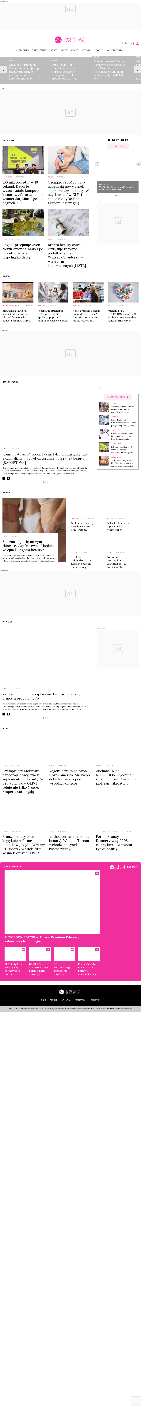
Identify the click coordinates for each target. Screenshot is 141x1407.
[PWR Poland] (70, 991)
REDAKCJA (54, 1000)
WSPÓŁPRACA (80, 1000)
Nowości (98, 50)
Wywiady (86, 50)
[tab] (115, 195)
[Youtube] (115, 867)
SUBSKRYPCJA (95, 1000)
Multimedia (12, 866)
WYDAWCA (66, 1000)
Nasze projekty (114, 50)
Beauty (74, 50)
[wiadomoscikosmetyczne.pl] (70, 39)
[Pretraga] (132, 43)
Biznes (54, 50)
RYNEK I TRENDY (10, 382)
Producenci (22, 50)
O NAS (43, 1000)
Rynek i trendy (39, 50)
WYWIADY (7, 621)
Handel (64, 50)
